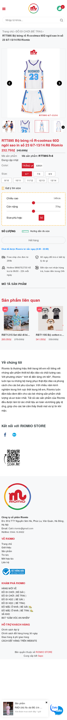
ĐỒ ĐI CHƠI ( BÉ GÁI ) (13, 592)
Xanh (39, 165)
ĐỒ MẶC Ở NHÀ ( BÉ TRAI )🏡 (17, 610)
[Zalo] (14, 434)
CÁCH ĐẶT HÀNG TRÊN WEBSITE (19, 640)
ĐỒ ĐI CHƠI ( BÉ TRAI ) (14, 595)
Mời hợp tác (8, 558)
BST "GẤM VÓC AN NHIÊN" (16, 617)
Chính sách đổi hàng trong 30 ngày (20, 633)
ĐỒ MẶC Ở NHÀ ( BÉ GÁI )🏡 (17, 606)
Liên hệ (5, 562)
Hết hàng (34, 240)
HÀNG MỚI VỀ (9, 588)
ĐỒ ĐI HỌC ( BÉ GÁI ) (13, 599)
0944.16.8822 (17, 531)
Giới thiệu (6, 547)
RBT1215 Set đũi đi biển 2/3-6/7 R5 (22, 335)
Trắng (26, 165)
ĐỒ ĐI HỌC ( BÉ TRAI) (13, 603)
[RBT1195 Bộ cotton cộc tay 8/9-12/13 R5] (50, 318)
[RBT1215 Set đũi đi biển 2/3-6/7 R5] (16, 318)
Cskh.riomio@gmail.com (21, 528)
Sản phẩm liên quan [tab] (21, 300)
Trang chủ (7, 543)
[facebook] (5, 434)
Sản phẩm (7, 551)
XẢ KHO (6, 614)
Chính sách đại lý (10, 629)
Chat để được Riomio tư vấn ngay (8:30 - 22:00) (25, 248)
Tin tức (5, 554)
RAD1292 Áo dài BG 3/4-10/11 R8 (32, 707)
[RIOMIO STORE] (33, 8)
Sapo (40, 655)
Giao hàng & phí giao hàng (15, 637)
